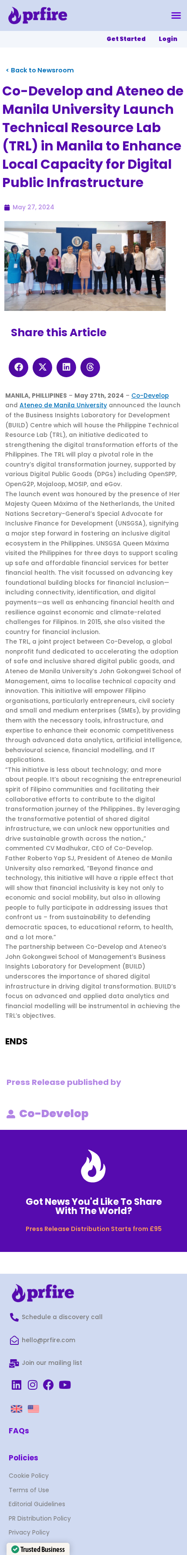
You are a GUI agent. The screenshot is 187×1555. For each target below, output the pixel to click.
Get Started (126, 39)
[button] (176, 15)
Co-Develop (150, 396)
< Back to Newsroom (40, 70)
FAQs (19, 1430)
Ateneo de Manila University (63, 405)
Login (168, 39)
